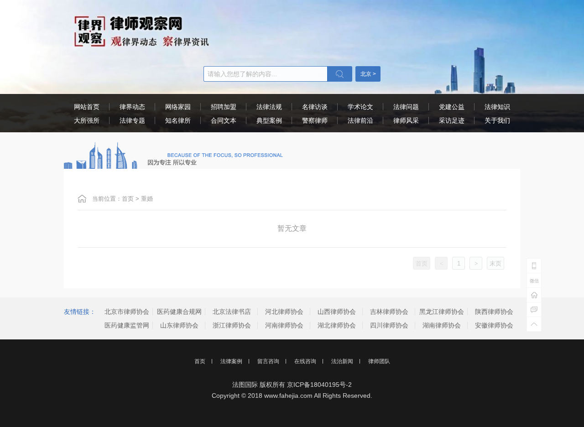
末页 (495, 263)
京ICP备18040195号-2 (319, 384)
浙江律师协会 (232, 325)
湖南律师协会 (441, 325)
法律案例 (231, 361)
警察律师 (315, 120)
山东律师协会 (179, 325)
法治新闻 (342, 361)
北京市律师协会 (126, 311)
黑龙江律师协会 (441, 311)
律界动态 (132, 106)
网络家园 (178, 106)
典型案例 (269, 120)
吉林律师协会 (389, 311)
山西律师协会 (337, 311)
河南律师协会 (284, 325)
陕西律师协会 (494, 311)
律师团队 (379, 361)
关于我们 (497, 120)
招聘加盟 (223, 106)
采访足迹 (451, 120)
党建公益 (451, 106)
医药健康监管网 (126, 325)
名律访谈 (315, 106)
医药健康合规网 (179, 311)
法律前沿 (360, 120)
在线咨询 (305, 361)
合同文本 (223, 120)
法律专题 (132, 120)
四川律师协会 (389, 325)
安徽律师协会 (494, 325)
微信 (534, 280)
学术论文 (360, 106)
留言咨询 (268, 361)
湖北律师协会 (337, 325)
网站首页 (86, 106)
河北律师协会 (284, 311)
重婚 (147, 198)
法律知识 (497, 106)
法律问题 (406, 106)
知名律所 (178, 120)
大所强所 (86, 120)
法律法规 (269, 106)
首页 (128, 198)
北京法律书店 (232, 311)
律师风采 (406, 120)
